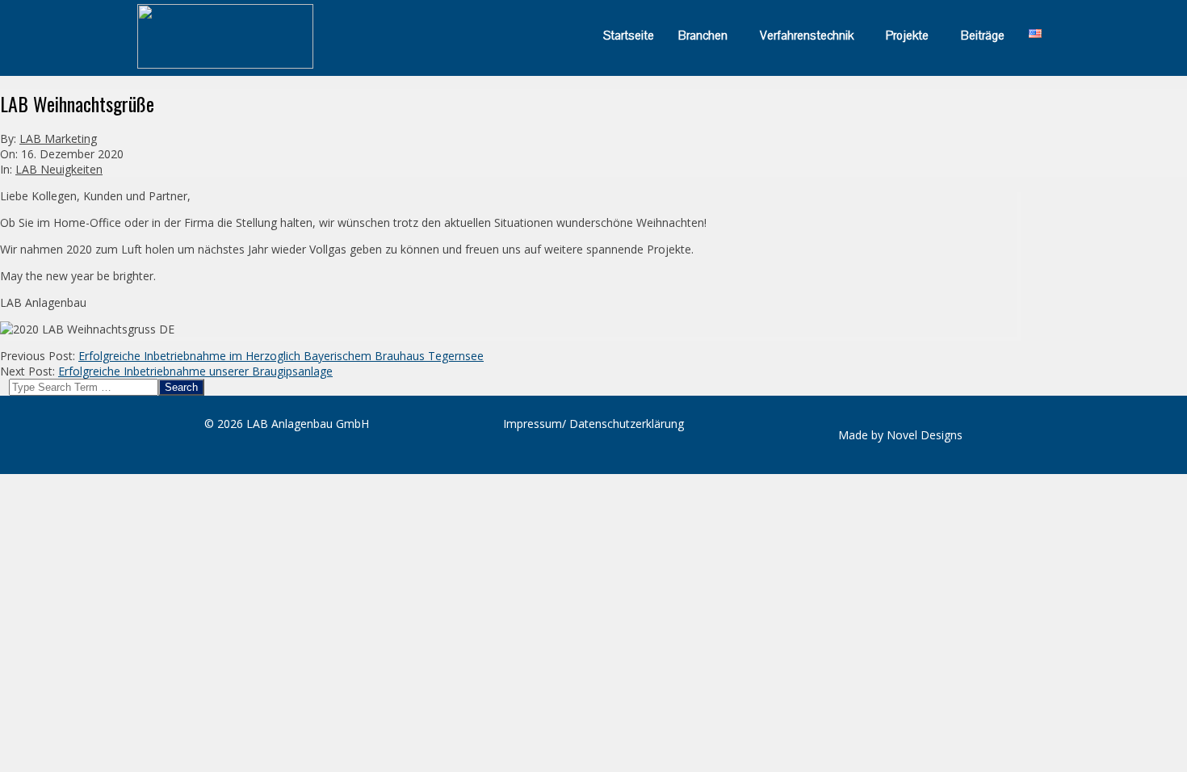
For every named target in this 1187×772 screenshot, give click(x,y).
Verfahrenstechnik (807, 35)
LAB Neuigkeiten (59, 169)
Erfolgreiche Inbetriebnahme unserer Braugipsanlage (195, 371)
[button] (707, 35)
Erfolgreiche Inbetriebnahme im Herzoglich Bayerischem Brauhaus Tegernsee (281, 355)
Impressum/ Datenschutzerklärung (593, 423)
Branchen (703, 35)
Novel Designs (925, 435)
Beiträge (983, 35)
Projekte (907, 35)
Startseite (628, 35)
